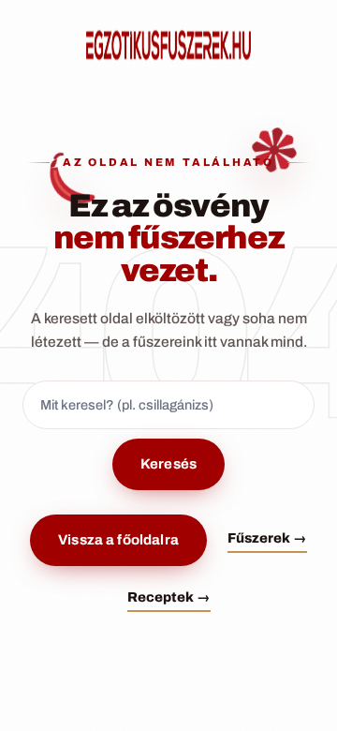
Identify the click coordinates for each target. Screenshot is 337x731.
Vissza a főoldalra (118, 539)
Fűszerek (267, 537)
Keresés (168, 463)
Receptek (169, 596)
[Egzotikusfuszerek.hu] (168, 45)
